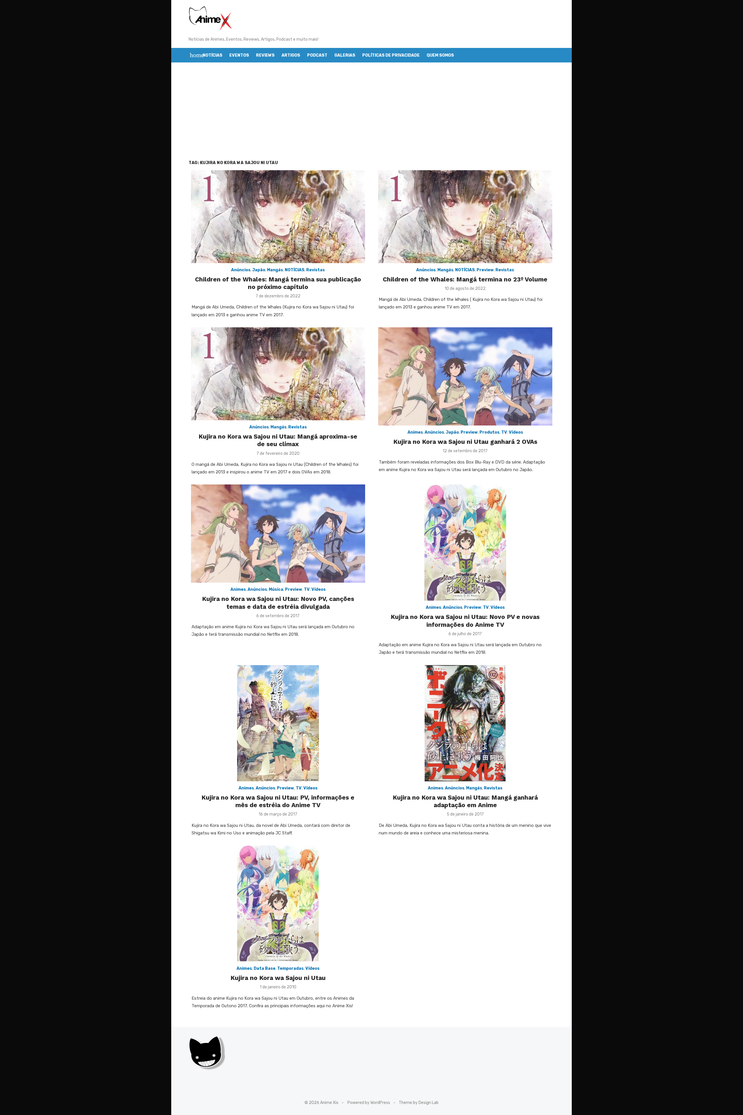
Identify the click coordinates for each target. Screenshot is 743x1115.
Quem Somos (440, 55)
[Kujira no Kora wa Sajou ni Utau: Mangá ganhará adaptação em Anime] (465, 723)
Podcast (317, 55)
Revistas (315, 269)
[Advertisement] (371, 117)
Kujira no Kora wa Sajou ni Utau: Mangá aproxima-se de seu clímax (278, 440)
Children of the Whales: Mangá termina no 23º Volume (465, 279)
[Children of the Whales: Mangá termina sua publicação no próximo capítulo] (278, 216)
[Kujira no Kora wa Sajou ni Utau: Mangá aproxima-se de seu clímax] (278, 373)
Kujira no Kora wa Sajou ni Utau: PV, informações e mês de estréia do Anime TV (277, 801)
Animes (415, 432)
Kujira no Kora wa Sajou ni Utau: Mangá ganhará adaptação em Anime (465, 801)
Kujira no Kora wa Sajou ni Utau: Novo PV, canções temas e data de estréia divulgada (278, 602)
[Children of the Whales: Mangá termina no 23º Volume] (465, 216)
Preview (485, 269)
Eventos (239, 55)
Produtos (489, 432)
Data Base (264, 968)
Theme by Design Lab (419, 1102)
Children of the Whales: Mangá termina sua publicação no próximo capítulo (278, 283)
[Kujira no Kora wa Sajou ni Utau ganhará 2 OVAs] (465, 376)
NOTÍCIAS (294, 269)
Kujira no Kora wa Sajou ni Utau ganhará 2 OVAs (465, 441)
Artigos (291, 55)
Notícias (212, 55)
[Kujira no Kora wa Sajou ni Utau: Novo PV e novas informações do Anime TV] (465, 542)
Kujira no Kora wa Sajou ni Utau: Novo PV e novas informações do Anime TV (465, 620)
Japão (258, 269)
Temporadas (290, 968)
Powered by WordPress (368, 1102)
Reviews (265, 55)
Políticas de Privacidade (391, 55)
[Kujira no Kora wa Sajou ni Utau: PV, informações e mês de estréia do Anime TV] (278, 723)
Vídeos (516, 432)
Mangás (275, 269)
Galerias (344, 55)
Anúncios (240, 269)
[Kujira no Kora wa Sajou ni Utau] (278, 903)
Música (276, 589)
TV (504, 432)
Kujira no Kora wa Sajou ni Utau (278, 977)
